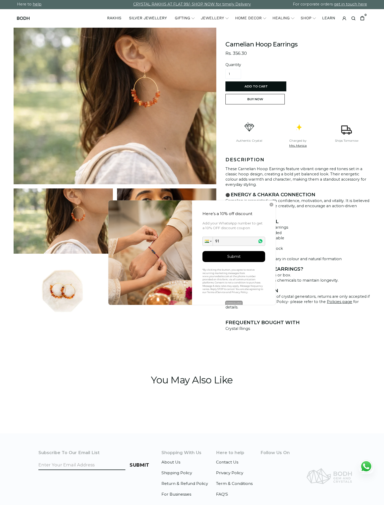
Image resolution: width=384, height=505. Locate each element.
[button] (208, 241)
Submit (234, 256)
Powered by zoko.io (234, 302)
